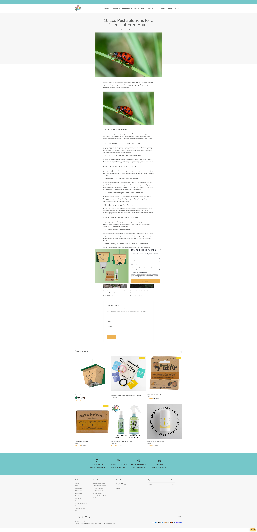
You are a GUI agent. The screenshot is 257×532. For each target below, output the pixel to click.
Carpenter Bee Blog (97, 493)
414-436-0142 (119, 483)
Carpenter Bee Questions (81, 503)
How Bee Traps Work (98, 488)
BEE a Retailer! (78, 490)
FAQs (76, 510)
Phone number (134, 264)
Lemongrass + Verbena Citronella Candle (115, 189)
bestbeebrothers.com (136, 189)
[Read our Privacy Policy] (159, 275)
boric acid (112, 224)
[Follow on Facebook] (76, 517)
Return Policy (78, 495)
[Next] (143, 2)
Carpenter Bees (96, 500)
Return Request (78, 493)
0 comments (133, 29)
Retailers (162, 8)
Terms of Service (140, 311)
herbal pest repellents (133, 138)
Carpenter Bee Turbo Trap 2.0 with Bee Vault (86, 393)
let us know (122, 467)
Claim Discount (145, 281)
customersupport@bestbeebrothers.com (125, 489)
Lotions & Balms (126, 8)
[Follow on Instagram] (79, 517)
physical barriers (144, 210)
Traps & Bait (106, 8)
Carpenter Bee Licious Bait (154, 394)
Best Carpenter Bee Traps (99, 483)
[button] (80, 400)
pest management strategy (130, 236)
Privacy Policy (132, 311)
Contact (170, 8)
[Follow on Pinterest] (83, 517)
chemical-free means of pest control (120, 201)
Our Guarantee (78, 488)
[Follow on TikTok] (89, 517)
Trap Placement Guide (98, 490)
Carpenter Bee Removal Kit (82, 441)
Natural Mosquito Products (99, 485)
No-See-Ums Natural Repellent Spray (100, 496)
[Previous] (113, 2)
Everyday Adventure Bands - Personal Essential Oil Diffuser (126, 395)
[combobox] (134, 268)
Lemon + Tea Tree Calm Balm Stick (155, 441)
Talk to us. (142, 467)
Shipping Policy (78, 498)
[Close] (160, 249)
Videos (76, 485)
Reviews (77, 505)
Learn (135, 8)
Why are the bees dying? (80, 508)
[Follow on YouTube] (86, 517)
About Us (150, 8)
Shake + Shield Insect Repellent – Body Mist (122, 441)
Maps (142, 8)
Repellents (115, 8)
